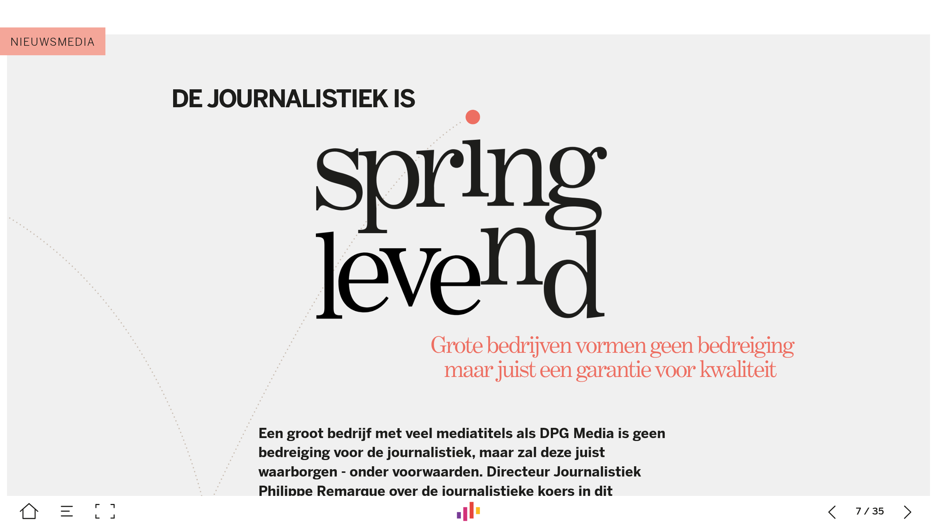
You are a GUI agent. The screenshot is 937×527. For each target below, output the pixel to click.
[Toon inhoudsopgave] (67, 511)
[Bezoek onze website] (468, 511)
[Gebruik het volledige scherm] (104, 511)
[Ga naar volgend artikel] (907, 511)
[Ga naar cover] (29, 511)
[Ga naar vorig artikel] (832, 511)
